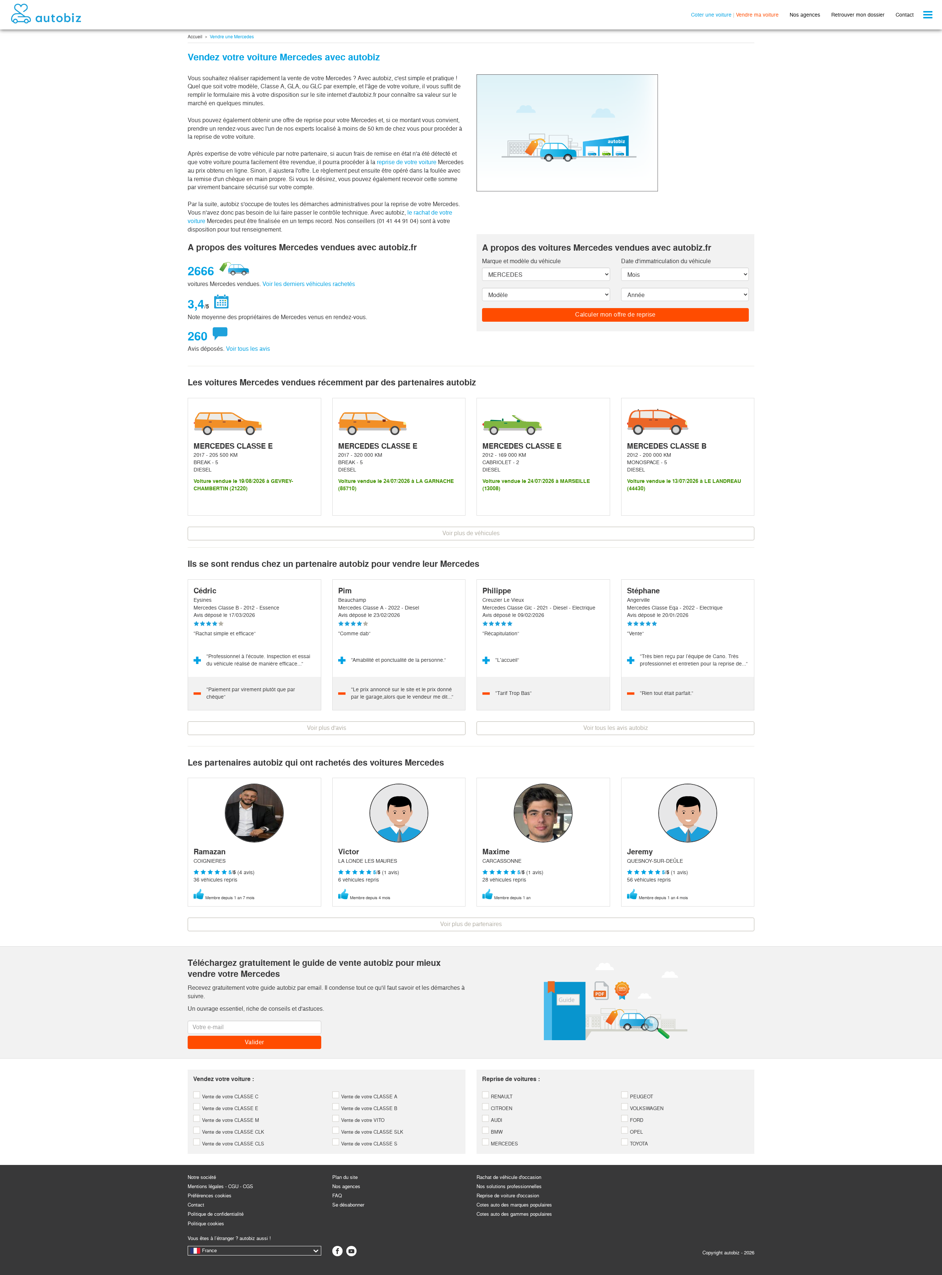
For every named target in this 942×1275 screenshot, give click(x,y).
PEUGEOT (640, 1096)
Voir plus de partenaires (471, 924)
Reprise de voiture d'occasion (508, 1195)
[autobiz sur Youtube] (351, 1251)
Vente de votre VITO (362, 1120)
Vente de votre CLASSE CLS (232, 1144)
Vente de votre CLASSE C (229, 1096)
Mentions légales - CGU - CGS (220, 1186)
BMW (496, 1132)
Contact (905, 15)
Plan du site (345, 1177)
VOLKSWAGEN (645, 1108)
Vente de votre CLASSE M (230, 1120)
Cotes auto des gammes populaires (514, 1214)
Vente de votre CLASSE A (368, 1096)
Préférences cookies (209, 1195)
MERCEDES (503, 1144)
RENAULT (501, 1096)
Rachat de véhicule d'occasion (509, 1177)
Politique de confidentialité (216, 1214)
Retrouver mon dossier (858, 15)
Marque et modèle (521, 261)
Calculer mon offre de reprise (615, 314)
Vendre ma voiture (757, 15)
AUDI (495, 1120)
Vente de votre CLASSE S (368, 1144)
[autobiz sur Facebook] (337, 1251)
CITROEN (500, 1108)
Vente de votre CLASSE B (368, 1108)
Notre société (202, 1177)
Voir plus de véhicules (471, 533)
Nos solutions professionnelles (509, 1186)
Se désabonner (348, 1205)
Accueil (195, 36)
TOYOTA (638, 1144)
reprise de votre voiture (406, 162)
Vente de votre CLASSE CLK (232, 1132)
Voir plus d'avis (326, 727)
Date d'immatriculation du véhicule (666, 261)
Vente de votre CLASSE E (229, 1108)
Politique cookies (206, 1223)
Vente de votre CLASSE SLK (371, 1132)
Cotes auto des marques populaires (514, 1205)
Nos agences (805, 15)
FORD (635, 1120)
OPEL (635, 1132)
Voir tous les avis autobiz (615, 727)
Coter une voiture (711, 15)
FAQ (337, 1195)
